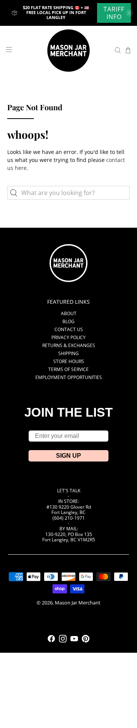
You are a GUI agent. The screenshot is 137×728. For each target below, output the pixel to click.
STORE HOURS (68, 361)
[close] (129, 13)
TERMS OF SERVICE (68, 369)
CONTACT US (68, 329)
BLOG (68, 321)
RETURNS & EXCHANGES (68, 345)
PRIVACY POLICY (68, 337)
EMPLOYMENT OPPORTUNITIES (68, 377)
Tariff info (114, 13)
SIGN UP (68, 455)
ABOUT (68, 313)
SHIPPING (68, 353)
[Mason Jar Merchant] (68, 50)
